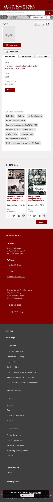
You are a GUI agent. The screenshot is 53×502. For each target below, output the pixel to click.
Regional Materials (14, 362)
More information (35, 492)
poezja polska (27, 134)
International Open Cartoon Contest (20, 377)
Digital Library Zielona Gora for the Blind (22, 382)
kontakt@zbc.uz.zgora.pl (16, 276)
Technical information (15, 445)
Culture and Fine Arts (15, 351)
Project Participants (14, 440)
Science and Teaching (15, 356)
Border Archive (13, 367)
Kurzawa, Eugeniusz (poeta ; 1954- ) (20, 129)
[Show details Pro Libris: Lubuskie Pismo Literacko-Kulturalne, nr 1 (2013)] (23, 215)
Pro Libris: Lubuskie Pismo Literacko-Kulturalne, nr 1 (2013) (16, 198)
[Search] (49, 12)
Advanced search (38, 17)
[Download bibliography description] (13, 215)
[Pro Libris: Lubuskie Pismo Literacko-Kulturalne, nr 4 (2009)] (9, 34)
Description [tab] (10, 56)
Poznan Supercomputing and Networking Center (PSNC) (26, 498)
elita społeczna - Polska (15, 120)
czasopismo (9, 84)
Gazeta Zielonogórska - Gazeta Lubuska (22, 372)
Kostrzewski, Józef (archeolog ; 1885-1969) (22, 143)
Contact (10, 456)
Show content (11, 45)
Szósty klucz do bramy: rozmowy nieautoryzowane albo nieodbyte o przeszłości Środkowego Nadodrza (37, 198)
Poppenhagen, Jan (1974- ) (16, 138)
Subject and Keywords (15, 415)
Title (8, 410)
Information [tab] (26, 56)
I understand (27, 495)
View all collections (14, 390)
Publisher (10, 420)
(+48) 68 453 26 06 (14, 305)
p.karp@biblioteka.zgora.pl (17, 312)
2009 (7, 76)
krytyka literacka (35, 116)
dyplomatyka (11, 134)
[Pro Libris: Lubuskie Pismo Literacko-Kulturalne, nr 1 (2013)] (16, 182)
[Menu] (49, 2)
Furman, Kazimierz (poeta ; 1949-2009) (21, 125)
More (41, 222)
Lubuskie (10, 116)
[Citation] (47, 23)
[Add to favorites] (43, 23)
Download (13, 51)
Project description (14, 435)
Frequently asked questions (17, 450)
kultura (21, 116)
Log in (9, 472)
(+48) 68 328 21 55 (14, 265)
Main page (10, 337)
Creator (10, 405)
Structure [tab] (43, 56)
